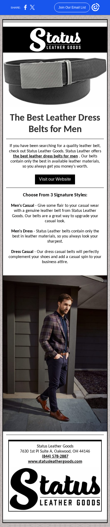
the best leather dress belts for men (45, 156)
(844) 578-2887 (55, 456)
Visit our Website (55, 179)
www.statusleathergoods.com (55, 461)
